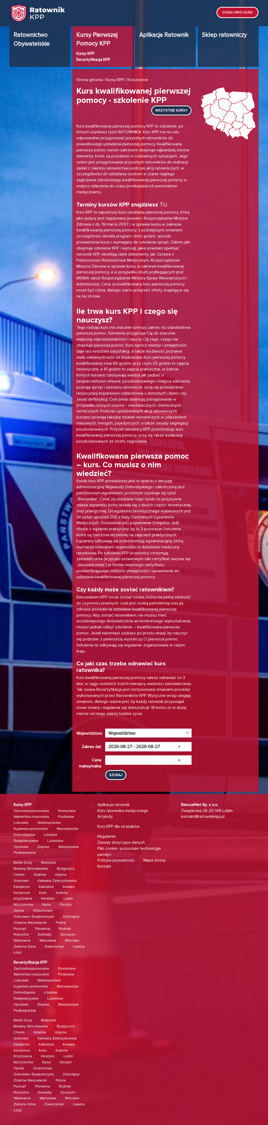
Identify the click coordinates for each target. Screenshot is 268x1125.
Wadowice (22, 940)
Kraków (62, 892)
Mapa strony (154, 860)
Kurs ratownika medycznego (122, 810)
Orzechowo (42, 910)
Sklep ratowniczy (224, 35)
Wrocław (72, 940)
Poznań (20, 928)
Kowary (69, 886)
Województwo (89, 733)
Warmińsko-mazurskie (31, 816)
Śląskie (43, 847)
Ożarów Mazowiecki (30, 922)
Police (61, 922)
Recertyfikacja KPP (93, 59)
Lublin (68, 898)
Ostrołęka (71, 916)
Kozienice (22, 892)
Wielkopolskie (49, 822)
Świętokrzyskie (26, 841)
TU (163, 204)
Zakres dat (91, 746)
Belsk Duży (23, 862)
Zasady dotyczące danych (121, 842)
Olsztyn (65, 904)
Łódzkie (50, 834)
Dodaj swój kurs (237, 12)
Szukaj (115, 775)
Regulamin (106, 836)
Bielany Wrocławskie (31, 868)
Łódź (18, 952)
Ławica (79, 946)
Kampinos (22, 886)
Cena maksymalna (90, 761)
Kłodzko (48, 898)
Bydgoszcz (66, 868)
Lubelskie (55, 841)
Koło (43, 892)
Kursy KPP (85, 53)
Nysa (46, 904)
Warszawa (48, 940)
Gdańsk (40, 874)
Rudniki (65, 928)
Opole (19, 910)
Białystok (48, 862)
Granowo (21, 880)
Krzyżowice (23, 898)
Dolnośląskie (24, 834)
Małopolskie (68, 847)
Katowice (46, 886)
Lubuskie (21, 822)
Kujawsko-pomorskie (31, 828)
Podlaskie (66, 816)
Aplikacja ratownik (113, 804)
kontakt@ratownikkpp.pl (203, 816)
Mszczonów (23, 904)
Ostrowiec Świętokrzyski (34, 916)
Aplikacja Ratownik (164, 35)
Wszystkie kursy (171, 110)
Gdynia (60, 874)
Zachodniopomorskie (31, 811)
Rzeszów (21, 934)
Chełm (19, 874)
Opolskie (21, 847)
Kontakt (104, 866)
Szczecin (67, 934)
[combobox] (148, 733)
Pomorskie (67, 811)
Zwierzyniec (54, 946)
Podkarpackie (25, 852)
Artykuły (105, 816)
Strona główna (89, 79)
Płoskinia (42, 928)
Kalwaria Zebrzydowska (57, 880)
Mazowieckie (68, 828)
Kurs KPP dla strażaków (118, 826)
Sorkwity (45, 934)
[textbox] (146, 733)
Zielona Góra (25, 946)
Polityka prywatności (116, 860)
